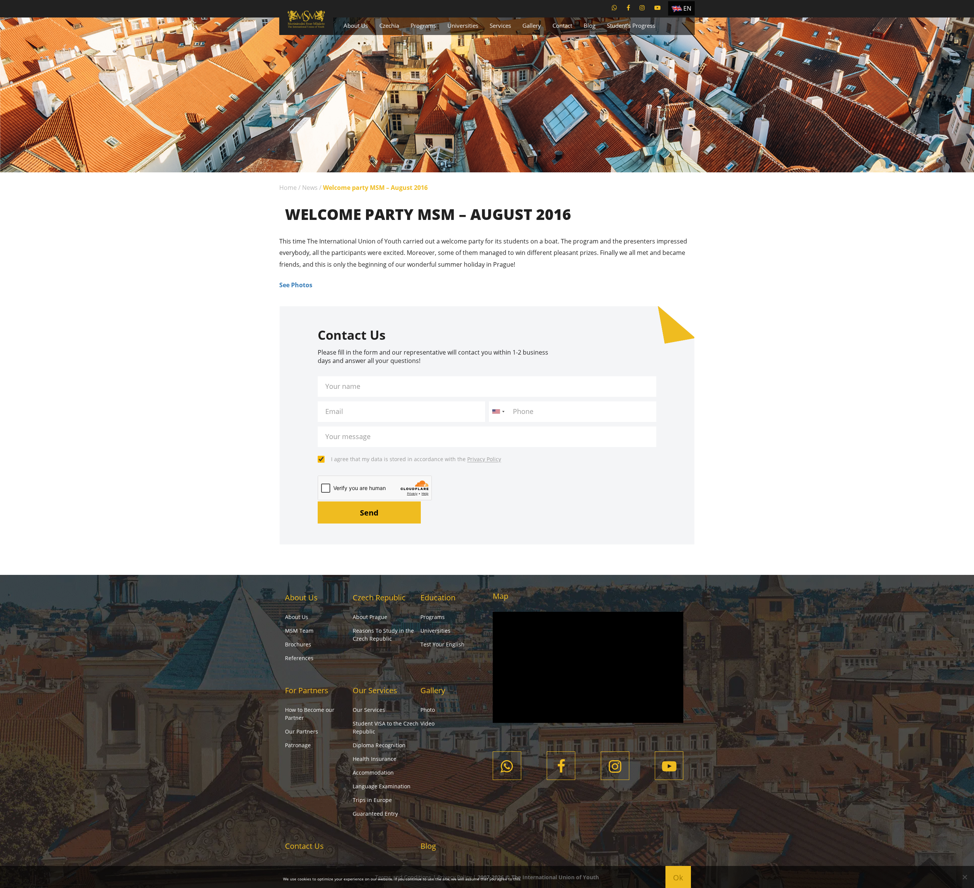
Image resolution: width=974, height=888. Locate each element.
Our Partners (301, 731)
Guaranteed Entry (375, 813)
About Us (356, 25)
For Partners (306, 690)
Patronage (298, 745)
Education (437, 597)
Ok (678, 877)
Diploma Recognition (379, 745)
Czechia (389, 25)
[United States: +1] (498, 412)
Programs (423, 25)
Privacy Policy (484, 459)
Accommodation (373, 772)
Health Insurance (374, 758)
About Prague (370, 617)
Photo (427, 709)
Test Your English (442, 644)
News (310, 187)
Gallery (531, 25)
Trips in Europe (372, 800)
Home (288, 187)
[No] (964, 877)
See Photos (295, 285)
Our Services (375, 690)
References (299, 658)
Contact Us (304, 846)
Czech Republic (379, 597)
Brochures (298, 644)
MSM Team (299, 630)
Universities (462, 25)
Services (500, 25)
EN (687, 8)
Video (427, 723)
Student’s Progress (631, 25)
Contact (562, 25)
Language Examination (382, 786)
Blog (589, 25)
